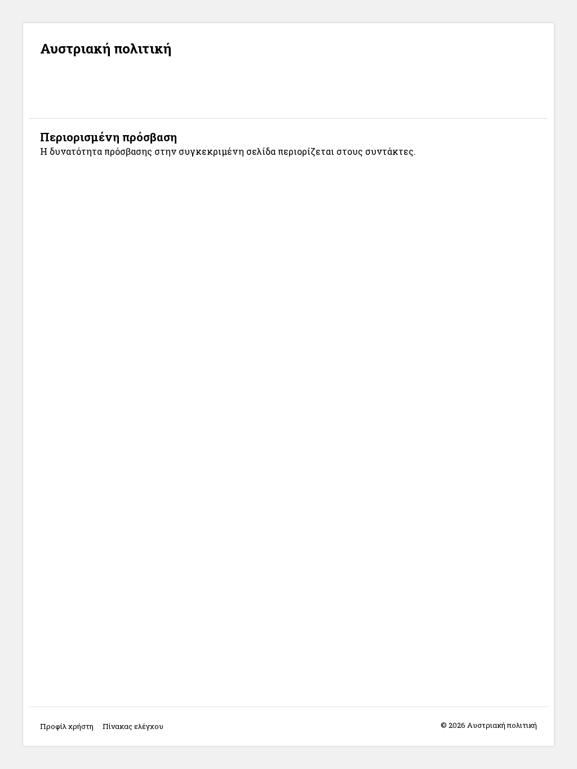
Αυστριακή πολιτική (105, 48)
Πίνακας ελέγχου (133, 726)
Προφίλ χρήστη (67, 726)
